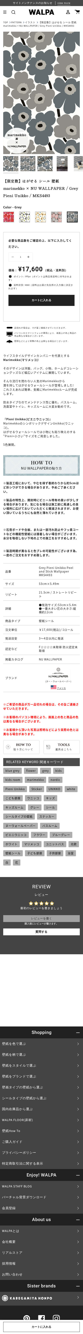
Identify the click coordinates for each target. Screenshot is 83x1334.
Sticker (36, 789)
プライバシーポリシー (19, 1152)
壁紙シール (13, 853)
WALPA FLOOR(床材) (17, 1120)
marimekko (35, 780)
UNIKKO (54, 789)
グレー (34, 807)
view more (63, 3)
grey (45, 771)
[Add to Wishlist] (41, 312)
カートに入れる (41, 300)
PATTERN (16, 22)
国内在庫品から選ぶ (17, 1109)
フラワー (39, 835)
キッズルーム (14, 807)
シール (50, 807)
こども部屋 (13, 798)
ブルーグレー (61, 835)
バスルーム (49, 826)
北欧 (74, 844)
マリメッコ (31, 844)
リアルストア (12, 1253)
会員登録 (9, 1208)
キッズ (50, 798)
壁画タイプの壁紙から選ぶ (22, 1087)
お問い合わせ (12, 1274)
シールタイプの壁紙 (19, 816)
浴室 (71, 853)
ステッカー (46, 816)
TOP (5, 22)
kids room (12, 780)
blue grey (12, 771)
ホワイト (11, 844)
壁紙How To (11, 1131)
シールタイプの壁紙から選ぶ (24, 1098)
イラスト (30, 22)
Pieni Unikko (15, 789)
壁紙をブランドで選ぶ (19, 1076)
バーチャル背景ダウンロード (24, 1197)
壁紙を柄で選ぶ (14, 1054)
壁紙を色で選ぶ (14, 1044)
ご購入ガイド (12, 1142)
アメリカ (61, 688)
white (71, 789)
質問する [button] (41, 932)
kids (58, 771)
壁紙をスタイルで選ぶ (19, 1065)
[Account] (68, 12)
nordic (55, 780)
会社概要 (9, 1242)
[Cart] (77, 12)
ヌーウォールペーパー (20, 826)
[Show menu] (6, 12)
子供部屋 (55, 853)
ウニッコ (33, 798)
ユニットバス (55, 844)
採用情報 (9, 1263)
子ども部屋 (34, 853)
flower (31, 771)
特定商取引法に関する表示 (22, 1163)
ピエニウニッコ (16, 835)
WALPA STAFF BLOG (17, 1186)
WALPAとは (10, 1231)
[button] (13, 12)
